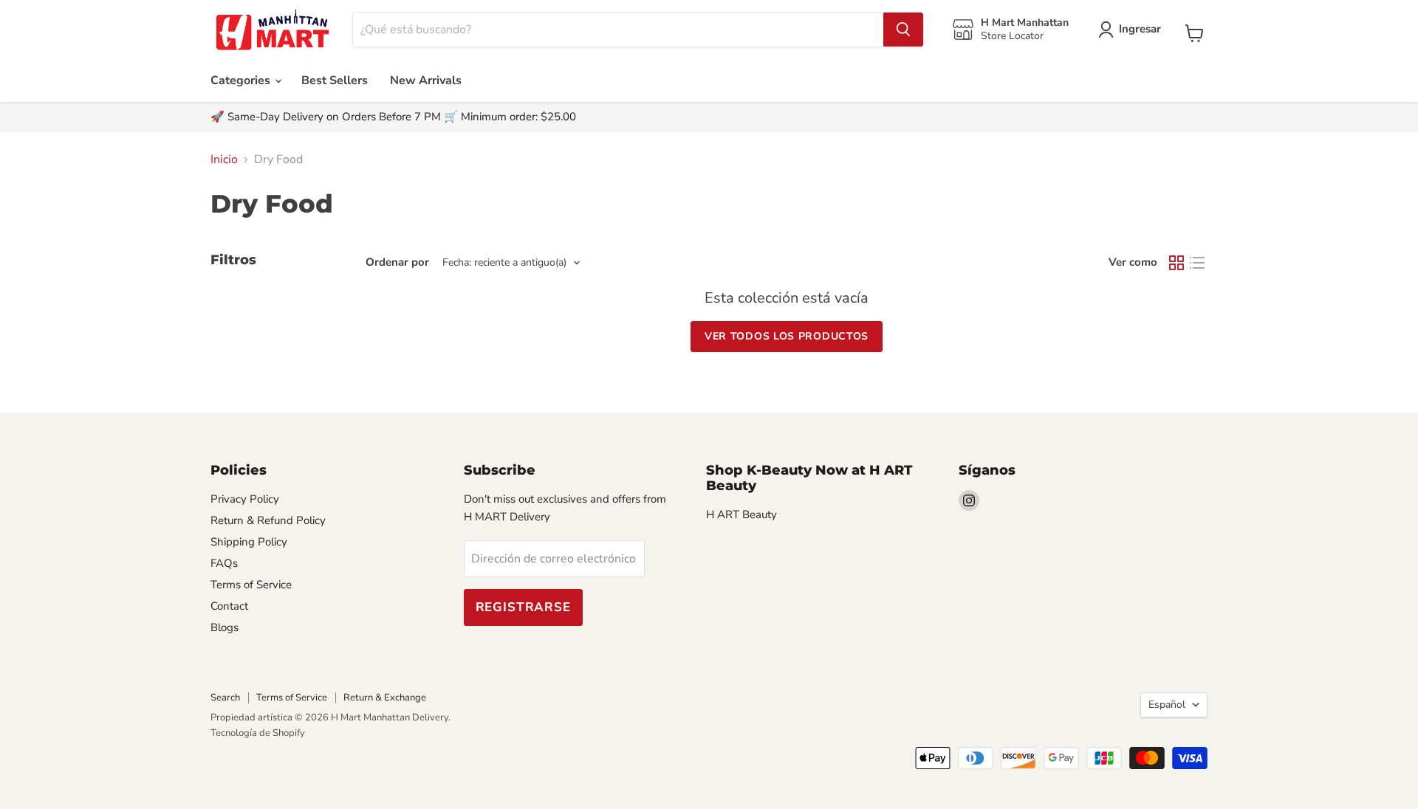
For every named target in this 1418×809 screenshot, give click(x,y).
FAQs (224, 563)
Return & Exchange (384, 697)
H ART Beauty (741, 514)
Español (1166, 705)
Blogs (224, 627)
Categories (241, 80)
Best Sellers (334, 80)
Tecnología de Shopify (257, 733)
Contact (229, 606)
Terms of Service (251, 584)
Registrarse (523, 607)
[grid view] (1176, 262)
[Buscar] (903, 30)
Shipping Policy (248, 541)
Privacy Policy (244, 499)
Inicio (224, 159)
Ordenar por (397, 262)
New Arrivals (426, 80)
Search (225, 697)
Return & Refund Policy (268, 520)
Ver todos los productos (787, 336)
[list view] (1197, 262)
